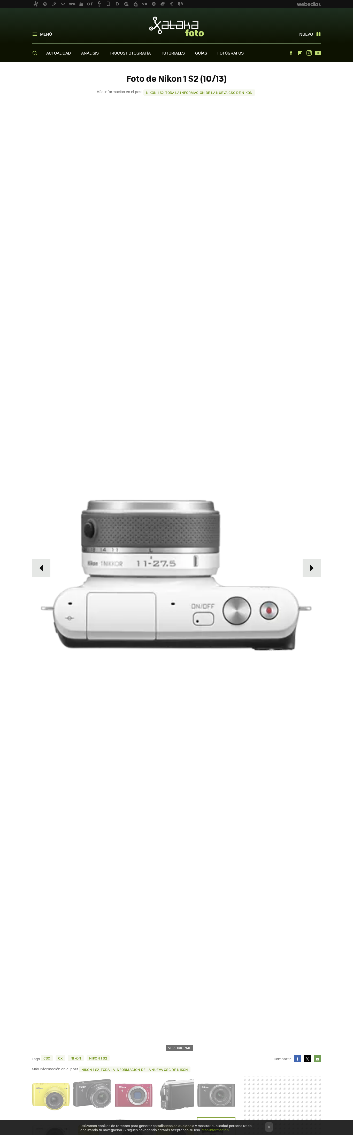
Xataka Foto (176, 26)
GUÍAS (201, 53)
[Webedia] (309, 4)
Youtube (318, 53)
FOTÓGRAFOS (230, 53)
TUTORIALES (173, 53)
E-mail (317, 1058)
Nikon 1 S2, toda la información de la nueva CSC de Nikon (199, 92)
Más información (215, 1129)
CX (60, 1058)
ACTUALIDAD (58, 53)
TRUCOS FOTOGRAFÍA (130, 53)
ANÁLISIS (90, 53)
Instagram (309, 53)
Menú (46, 34)
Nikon (76, 1058)
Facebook (291, 53)
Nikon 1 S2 (98, 1058)
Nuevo (306, 34)
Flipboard (300, 53)
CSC (46, 1058)
